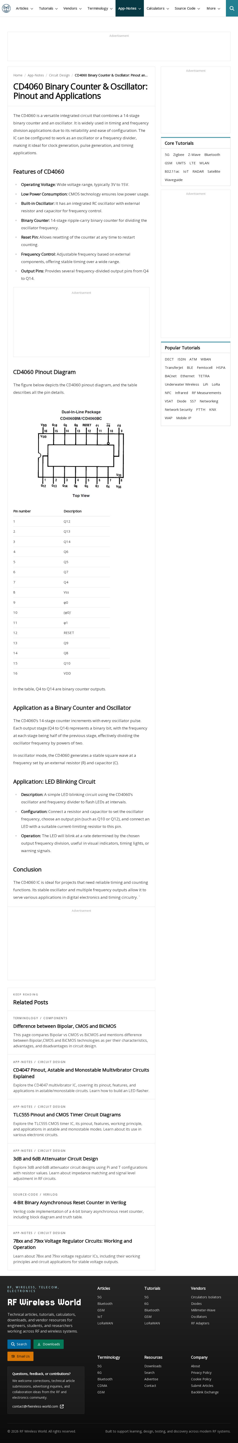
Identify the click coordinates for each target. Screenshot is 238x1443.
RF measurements (206, 392)
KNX (212, 409)
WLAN (204, 163)
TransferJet (174, 367)
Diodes (196, 1303)
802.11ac (172, 171)
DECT (169, 359)
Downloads (153, 1366)
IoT (186, 171)
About (195, 1366)
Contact (150, 1385)
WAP (168, 417)
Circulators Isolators (206, 1297)
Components (55, 1018)
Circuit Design (59, 75)
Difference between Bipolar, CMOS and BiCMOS (64, 1026)
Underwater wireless (182, 384)
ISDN (182, 359)
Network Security (178, 409)
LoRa (216, 384)
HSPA (220, 367)
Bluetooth (212, 154)
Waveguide (174, 179)
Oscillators (199, 1316)
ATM (193, 359)
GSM (168, 163)
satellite (214, 171)
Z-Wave (194, 154)
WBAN (206, 359)
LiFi (205, 384)
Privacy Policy (201, 1372)
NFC (168, 392)
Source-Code (25, 1194)
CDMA (102, 1385)
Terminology (25, 1018)
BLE (190, 367)
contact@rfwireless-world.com (35, 1406)
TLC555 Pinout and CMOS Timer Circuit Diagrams (67, 1114)
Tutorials (152, 1288)
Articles (103, 1288)
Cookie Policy (201, 1379)
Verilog (50, 1194)
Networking (209, 401)
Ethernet (187, 376)
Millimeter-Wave (203, 1310)
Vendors (198, 1288)
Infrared (181, 392)
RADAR (198, 171)
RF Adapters (200, 1323)
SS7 (193, 401)
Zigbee (178, 154)
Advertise (151, 1379)
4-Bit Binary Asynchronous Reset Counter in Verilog (69, 1202)
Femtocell (204, 367)
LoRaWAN (105, 1323)
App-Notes (36, 75)
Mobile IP (183, 417)
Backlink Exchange (205, 1392)
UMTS (181, 163)
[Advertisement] (119, 48)
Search (149, 1372)
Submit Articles (202, 1385)
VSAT (169, 401)
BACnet (171, 376)
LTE (192, 163)
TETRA (203, 376)
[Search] (232, 8)
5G (167, 154)
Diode (181, 401)
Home (18, 75)
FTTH (200, 409)
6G (146, 1303)
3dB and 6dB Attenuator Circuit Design (55, 1158)
